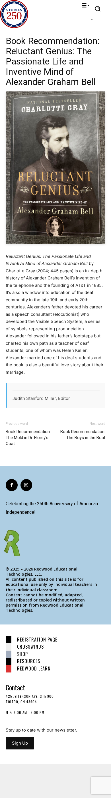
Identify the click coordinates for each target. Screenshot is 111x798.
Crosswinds (30, 646)
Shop (22, 654)
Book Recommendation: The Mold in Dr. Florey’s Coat (28, 437)
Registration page (37, 639)
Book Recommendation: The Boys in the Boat (82, 434)
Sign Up (20, 743)
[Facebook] (12, 485)
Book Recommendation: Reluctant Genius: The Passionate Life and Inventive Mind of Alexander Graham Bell (53, 61)
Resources (28, 661)
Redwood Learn (34, 668)
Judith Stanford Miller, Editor (41, 398)
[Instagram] (26, 485)
